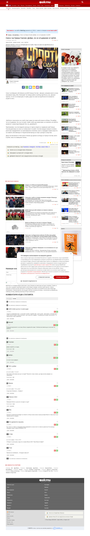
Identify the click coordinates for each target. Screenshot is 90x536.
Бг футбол (8, 8)
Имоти (38, 5)
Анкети (46, 505)
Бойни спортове (39, 8)
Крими (52, 5)
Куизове (46, 508)
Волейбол (29, 8)
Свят (19, 5)
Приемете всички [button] (61, 277)
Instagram (32, 147)
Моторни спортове (64, 8)
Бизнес (34, 5)
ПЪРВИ (14, 298)
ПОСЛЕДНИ (9, 298)
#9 (13, 377)
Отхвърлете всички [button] (44, 277)
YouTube (38, 147)
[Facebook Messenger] (30, 87)
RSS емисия (11, 512)
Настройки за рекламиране (34, 271)
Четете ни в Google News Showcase (56, 512)
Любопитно (67, 5)
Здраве (46, 502)
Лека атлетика (55, 8)
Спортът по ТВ (73, 8)
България (14, 5)
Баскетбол (23, 8)
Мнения (22, 5)
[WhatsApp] (26, 87)
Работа (8, 518)
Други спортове (47, 8)
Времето (9, 505)
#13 (14, 403)
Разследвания (28, 5)
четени (66, 180)
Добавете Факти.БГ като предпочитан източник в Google (26, 156)
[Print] (41, 87)
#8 (13, 349)
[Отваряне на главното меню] (7, 2)
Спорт (56, 5)
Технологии (47, 5)
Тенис (33, 8)
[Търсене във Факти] (82, 2)
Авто (42, 5)
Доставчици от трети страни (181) (43, 264)
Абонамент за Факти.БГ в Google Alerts (21, 153)
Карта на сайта (10, 516)
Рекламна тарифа (11, 520)
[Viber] (37, 87)
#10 (13, 439)
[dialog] (45, 268)
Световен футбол (16, 8)
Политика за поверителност (42, 273)
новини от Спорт (69, 85)
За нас (8, 514)
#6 (12, 371)
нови (79, 180)
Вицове (9, 508)
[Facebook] (23, 87)
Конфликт (78, 5)
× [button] (70, 253)
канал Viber (44, 147)
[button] (29, 281)
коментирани (73, 180)
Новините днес (10, 484)
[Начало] (45, 2)
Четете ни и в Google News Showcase (21, 150)
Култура (73, 5)
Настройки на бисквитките (28, 273)
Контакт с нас (10, 522)
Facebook (26, 147)
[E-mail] (33, 87)
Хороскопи (61, 5)
